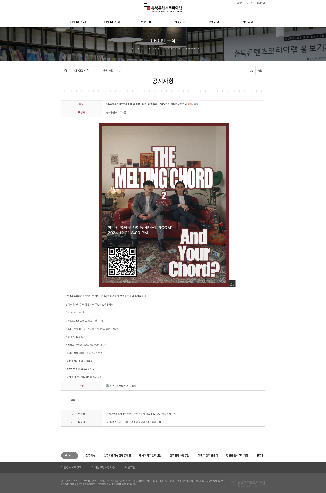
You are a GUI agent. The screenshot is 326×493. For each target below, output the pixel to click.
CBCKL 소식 (112, 22)
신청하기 (179, 22)
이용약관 (130, 467)
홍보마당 (213, 22)
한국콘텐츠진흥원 (179, 455)
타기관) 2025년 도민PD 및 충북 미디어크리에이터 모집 (133, 422)
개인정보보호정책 (71, 467)
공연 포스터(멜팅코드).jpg (123, 386)
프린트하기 (259, 70)
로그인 (249, 3)
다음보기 (69, 455)
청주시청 (90, 455)
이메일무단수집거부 (103, 467)
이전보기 (65, 455)
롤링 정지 (73, 455)
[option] (90, 455)
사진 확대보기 (232, 283)
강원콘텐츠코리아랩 (237, 455)
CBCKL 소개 (78, 22)
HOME (239, 3)
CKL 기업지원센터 (207, 455)
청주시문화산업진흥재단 (117, 455)
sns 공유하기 (251, 70)
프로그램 (146, 22)
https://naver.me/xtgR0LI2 (91, 345)
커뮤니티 (247, 22)
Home (62, 68)
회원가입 (261, 3)
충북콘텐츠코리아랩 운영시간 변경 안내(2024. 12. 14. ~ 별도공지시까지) (142, 414)
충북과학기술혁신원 (150, 455)
